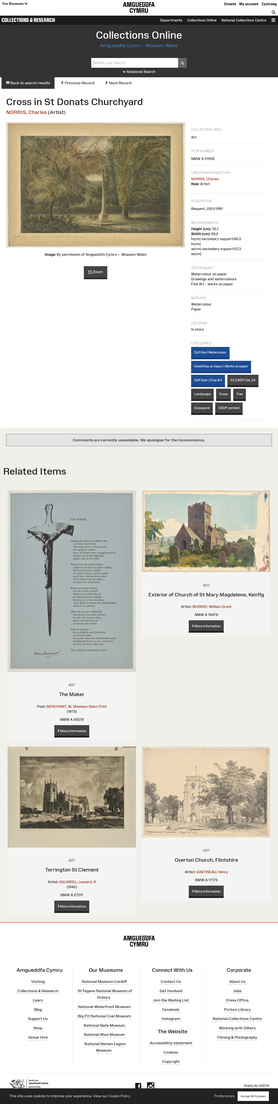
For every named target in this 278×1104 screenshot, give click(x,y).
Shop (37, 1028)
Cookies (171, 1052)
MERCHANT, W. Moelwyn (67, 706)
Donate (230, 4)
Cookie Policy (119, 1096)
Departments (171, 20)
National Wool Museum (104, 1034)
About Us (237, 981)
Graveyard (202, 408)
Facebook (170, 1009)
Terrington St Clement (72, 870)
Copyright (171, 1061)
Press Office (237, 1000)
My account (248, 4)
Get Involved (171, 991)
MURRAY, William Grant (212, 607)
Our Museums (13, 3)
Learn (38, 1000)
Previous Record (79, 83)
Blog (38, 1009)
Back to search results (29, 83)
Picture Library (237, 1009)
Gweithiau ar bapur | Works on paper (221, 366)
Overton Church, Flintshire (206, 860)
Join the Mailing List (171, 1000)
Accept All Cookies (253, 1096)
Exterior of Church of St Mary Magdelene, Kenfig (206, 594)
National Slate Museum (104, 1025)
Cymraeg (268, 4)
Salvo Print (98, 706)
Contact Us (171, 981)
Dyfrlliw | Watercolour (210, 352)
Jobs (237, 991)
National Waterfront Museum (104, 1007)
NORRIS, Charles (26, 112)
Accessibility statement (171, 1043)
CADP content (229, 408)
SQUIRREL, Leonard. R (77, 882)
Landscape (202, 394)
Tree (239, 394)
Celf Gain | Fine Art (208, 380)
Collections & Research (28, 20)
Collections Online (202, 20)
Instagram (171, 1019)
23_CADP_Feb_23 (242, 380)
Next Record (119, 83)
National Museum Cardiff (104, 981)
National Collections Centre (243, 20)
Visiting (38, 981)
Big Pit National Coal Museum (104, 1016)
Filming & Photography (237, 1037)
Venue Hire (38, 1037)
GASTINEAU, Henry (212, 872)
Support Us (38, 1019)
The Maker (71, 694)
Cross (223, 394)
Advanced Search (141, 72)
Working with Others (237, 1028)
